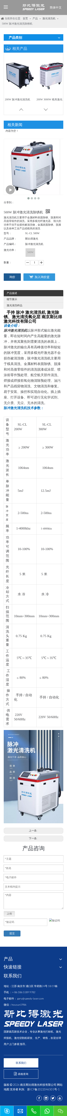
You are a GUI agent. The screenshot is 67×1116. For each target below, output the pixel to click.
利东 (21, 1089)
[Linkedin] (46, 1098)
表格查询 (22, 1073)
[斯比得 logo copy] (33, 1018)
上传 (9, 913)
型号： (8, 233)
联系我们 (21, 1062)
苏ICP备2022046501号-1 (43, 1089)
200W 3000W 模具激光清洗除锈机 (51, 99)
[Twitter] (52, 1098)
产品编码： (10, 244)
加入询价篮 (42, 277)
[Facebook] (39, 1098)
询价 (12, 277)
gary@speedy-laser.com (30, 998)
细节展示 (12, 299)
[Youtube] (59, 1098)
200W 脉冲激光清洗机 (17, 99)
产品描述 (12, 293)
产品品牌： (10, 238)
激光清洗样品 (14, 305)
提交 (12, 933)
